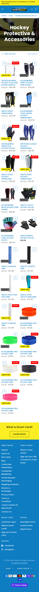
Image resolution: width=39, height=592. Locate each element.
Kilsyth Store (26, 529)
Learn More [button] (19, 434)
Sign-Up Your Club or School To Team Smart (28, 459)
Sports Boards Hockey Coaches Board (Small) (9, 83)
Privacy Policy (7, 494)
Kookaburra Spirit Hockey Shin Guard (26, 83)
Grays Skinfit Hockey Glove (27, 237)
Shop (11, 16)
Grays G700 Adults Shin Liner (28, 296)
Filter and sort (10, 54)
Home (4, 16)
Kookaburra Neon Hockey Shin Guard (9, 207)
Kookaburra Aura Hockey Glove (7, 238)
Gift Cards (6, 457)
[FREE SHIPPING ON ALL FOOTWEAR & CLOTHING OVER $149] (19, 3)
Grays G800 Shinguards (7, 112)
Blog (3, 461)
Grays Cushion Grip (8, 267)
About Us (5, 453)
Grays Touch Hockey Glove (27, 206)
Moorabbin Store (27, 522)
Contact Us (6, 511)
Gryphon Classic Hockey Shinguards (28, 146)
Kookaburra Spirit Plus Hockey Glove (8, 146)
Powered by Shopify (19, 563)
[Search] (32, 9)
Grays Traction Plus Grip (9, 296)
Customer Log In (8, 522)
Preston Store (26, 525)
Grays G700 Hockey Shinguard (7, 177)
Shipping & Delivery (10, 484)
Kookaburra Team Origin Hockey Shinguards (26, 114)
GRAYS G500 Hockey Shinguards (26, 177)
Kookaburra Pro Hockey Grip (28, 324)
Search (4, 450)
